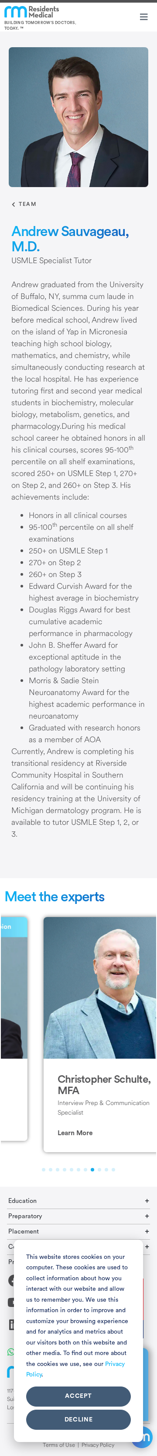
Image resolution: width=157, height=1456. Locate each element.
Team (27, 204)
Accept (78, 1396)
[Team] (14, 204)
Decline (79, 1420)
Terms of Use (59, 1445)
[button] (40, 1133)
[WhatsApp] (11, 1351)
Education (22, 1201)
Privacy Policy (98, 1445)
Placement (23, 1231)
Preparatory (25, 1216)
